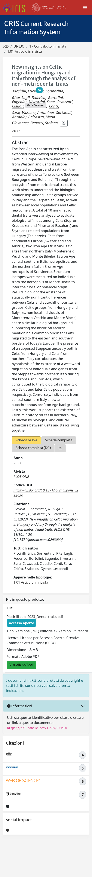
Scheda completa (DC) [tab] (33, 448)
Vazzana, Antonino (37, 112)
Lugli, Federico (33, 98)
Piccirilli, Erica (24, 91)
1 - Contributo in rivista (47, 46)
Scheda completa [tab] (59, 440)
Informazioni (21, 706)
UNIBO (19, 46)
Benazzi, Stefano (44, 123)
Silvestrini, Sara (40, 102)
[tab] (60, 448)
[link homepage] (15, 8)
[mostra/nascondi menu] (85, 8)
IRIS (6, 46)
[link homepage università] (49, 8)
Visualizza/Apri (21, 664)
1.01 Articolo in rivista (24, 51)
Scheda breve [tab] (26, 440)
